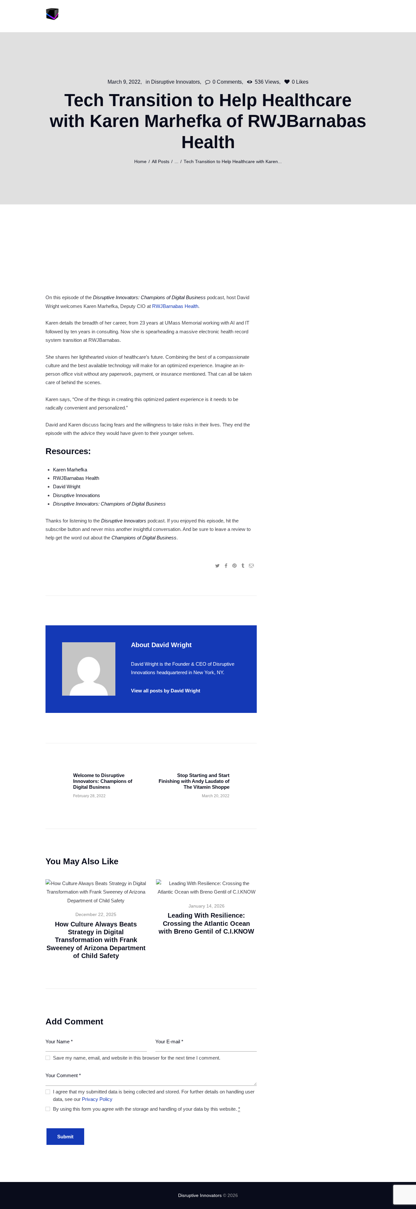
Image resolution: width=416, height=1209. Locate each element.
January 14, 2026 (206, 906)
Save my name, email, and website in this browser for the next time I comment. (136, 1058)
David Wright (66, 486)
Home (140, 161)
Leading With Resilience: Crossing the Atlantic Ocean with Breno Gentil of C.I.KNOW (206, 923)
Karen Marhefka (70, 469)
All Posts (160, 161)
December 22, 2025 (95, 914)
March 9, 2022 (124, 82)
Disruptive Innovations (76, 495)
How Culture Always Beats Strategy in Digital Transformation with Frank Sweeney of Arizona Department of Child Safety (96, 940)
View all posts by (165, 690)
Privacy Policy (97, 1099)
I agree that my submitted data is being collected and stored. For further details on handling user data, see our (153, 1095)
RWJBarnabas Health (175, 306)
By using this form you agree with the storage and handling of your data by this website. (146, 1109)
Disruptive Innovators (175, 82)
